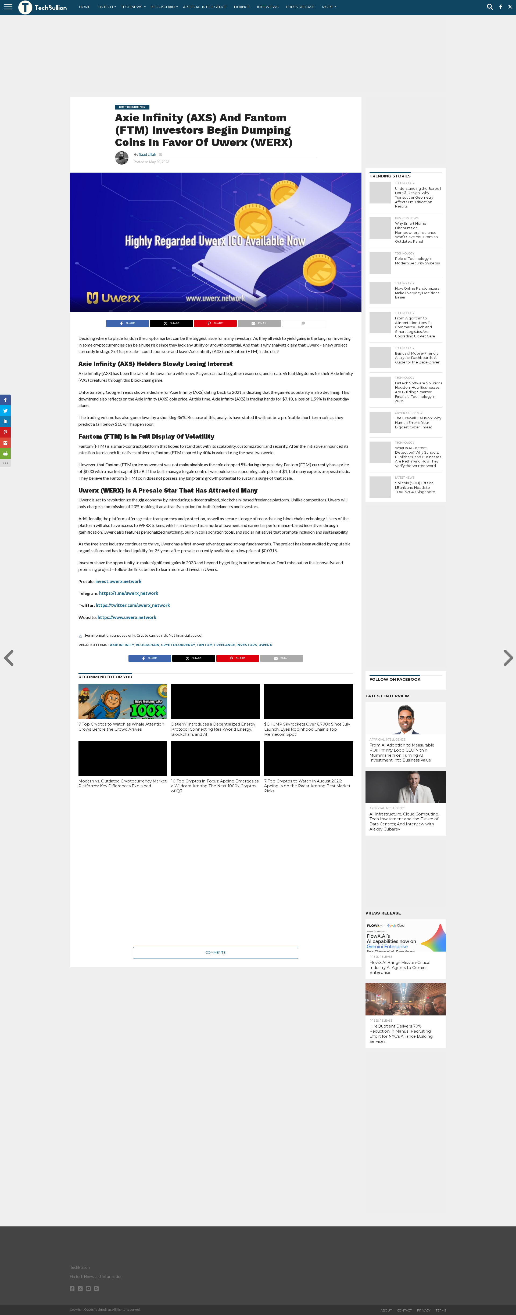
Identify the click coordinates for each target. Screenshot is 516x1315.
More (327, 7)
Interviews (268, 7)
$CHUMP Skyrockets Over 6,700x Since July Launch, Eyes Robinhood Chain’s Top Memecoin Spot (307, 729)
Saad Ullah (147, 154)
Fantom (205, 645)
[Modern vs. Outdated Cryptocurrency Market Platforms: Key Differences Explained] (122, 767)
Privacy (423, 1310)
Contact (404, 1310)
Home (84, 7)
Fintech (105, 7)
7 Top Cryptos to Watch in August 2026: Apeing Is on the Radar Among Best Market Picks (307, 786)
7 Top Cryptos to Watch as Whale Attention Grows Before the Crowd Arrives (121, 727)
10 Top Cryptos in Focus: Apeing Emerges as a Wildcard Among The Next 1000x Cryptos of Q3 (215, 786)
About (386, 1310)
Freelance (224, 645)
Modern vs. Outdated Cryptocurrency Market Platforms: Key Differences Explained (122, 784)
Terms (441, 1310)
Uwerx (265, 645)
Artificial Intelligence (205, 7)
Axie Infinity (122, 645)
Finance (242, 7)
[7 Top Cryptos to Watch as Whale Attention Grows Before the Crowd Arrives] (122, 710)
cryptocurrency (178, 645)
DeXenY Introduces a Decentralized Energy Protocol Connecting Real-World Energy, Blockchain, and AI (213, 729)
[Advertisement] (258, 55)
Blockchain (163, 7)
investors (246, 645)
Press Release (300, 7)
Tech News (131, 7)
